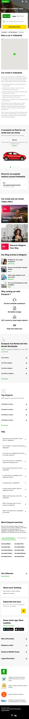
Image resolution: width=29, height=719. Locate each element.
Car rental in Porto (19, 556)
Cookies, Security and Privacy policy (10, 708)
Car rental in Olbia (19, 550)
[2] (13, 167)
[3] (16, 167)
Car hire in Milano (6, 543)
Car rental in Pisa (18, 543)
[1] (10, 167)
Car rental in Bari (5, 547)
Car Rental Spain (12, 32)
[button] (14, 54)
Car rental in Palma (19, 547)
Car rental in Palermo (6, 550)
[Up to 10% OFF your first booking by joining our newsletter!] (23, 611)
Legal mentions (5, 710)
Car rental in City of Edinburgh (7, 556)
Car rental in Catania (6, 553)
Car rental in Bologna (20, 553)
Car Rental (4, 32)
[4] (19, 167)
